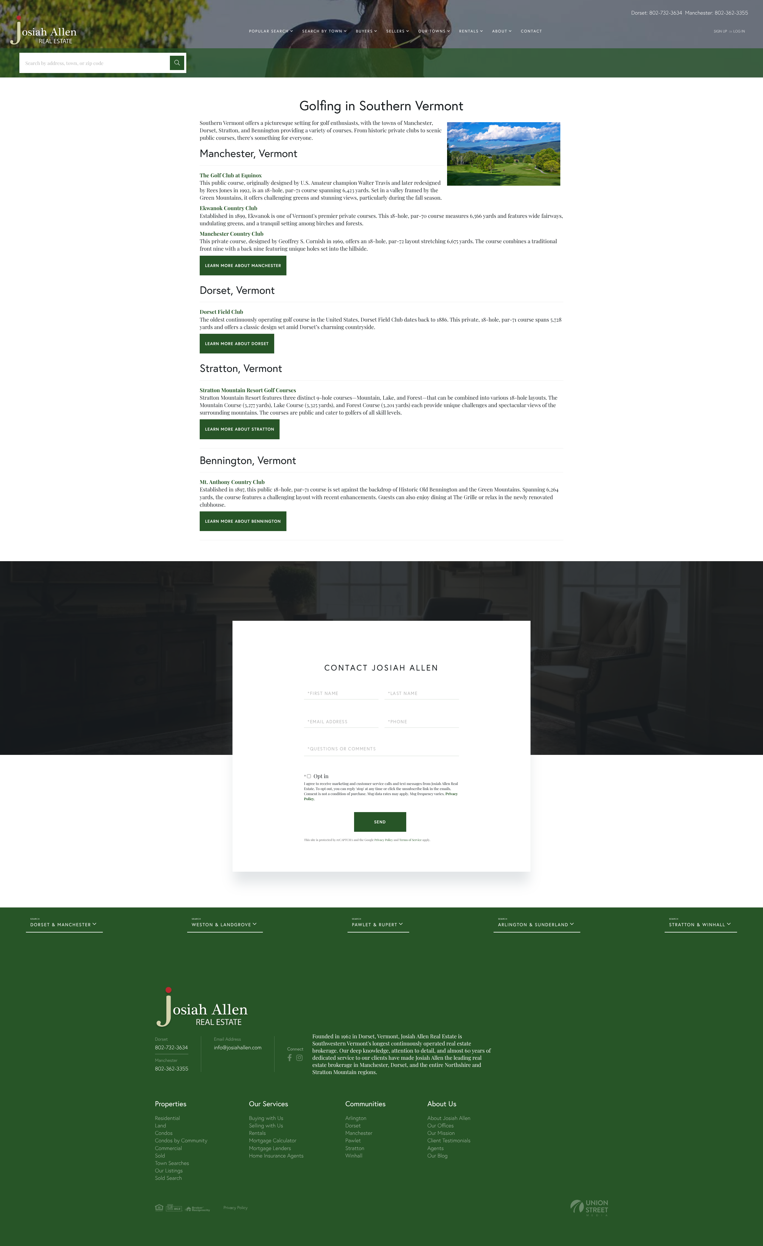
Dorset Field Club (221, 311)
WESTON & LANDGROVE (221, 924)
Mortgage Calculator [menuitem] (272, 1140)
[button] (177, 63)
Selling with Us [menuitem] (266, 1125)
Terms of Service (410, 840)
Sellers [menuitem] (395, 31)
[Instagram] (299, 1058)
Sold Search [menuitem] (168, 1177)
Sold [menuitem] (160, 1155)
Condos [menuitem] (164, 1132)
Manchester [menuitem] (359, 1132)
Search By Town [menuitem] (322, 31)
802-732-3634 (665, 12)
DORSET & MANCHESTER (60, 924)
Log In (739, 31)
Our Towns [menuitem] (432, 31)
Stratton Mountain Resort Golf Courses (248, 390)
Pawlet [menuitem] (353, 1140)
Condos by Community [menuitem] (181, 1140)
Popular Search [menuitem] (269, 31)
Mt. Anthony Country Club (232, 481)
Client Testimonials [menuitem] (449, 1140)
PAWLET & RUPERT (375, 924)
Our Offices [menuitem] (440, 1125)
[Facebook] (289, 1058)
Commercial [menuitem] (168, 1148)
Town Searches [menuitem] (172, 1163)
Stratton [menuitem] (355, 1148)
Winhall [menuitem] (353, 1155)
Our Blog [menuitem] (437, 1155)
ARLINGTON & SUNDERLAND (533, 924)
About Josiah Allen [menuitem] (448, 1118)
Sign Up (720, 31)
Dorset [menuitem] (353, 1125)
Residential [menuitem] (167, 1118)
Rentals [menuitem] (469, 31)
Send (380, 822)
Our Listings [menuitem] (169, 1170)
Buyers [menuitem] (364, 31)
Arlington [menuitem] (356, 1118)
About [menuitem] (499, 31)
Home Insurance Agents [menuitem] (276, 1155)
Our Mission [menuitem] (441, 1132)
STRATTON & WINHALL (697, 924)
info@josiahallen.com (238, 1047)
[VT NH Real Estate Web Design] (589, 1208)
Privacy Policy (383, 840)
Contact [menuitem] (531, 31)
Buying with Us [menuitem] (266, 1118)
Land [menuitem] (160, 1125)
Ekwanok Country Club (228, 208)
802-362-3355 (731, 12)
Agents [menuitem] (435, 1148)
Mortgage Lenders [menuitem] (270, 1148)
